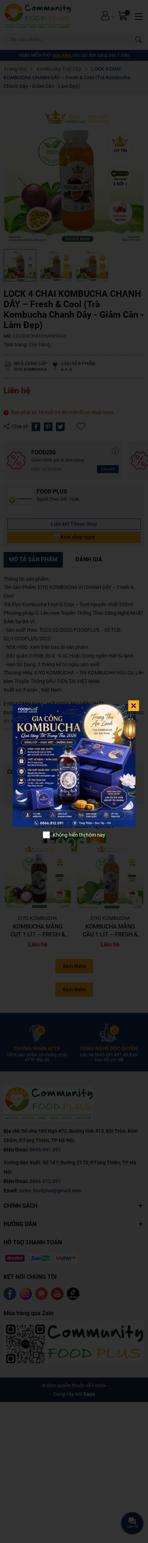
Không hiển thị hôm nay (79, 835)
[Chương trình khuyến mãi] (74, 765)
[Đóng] (133, 705)
